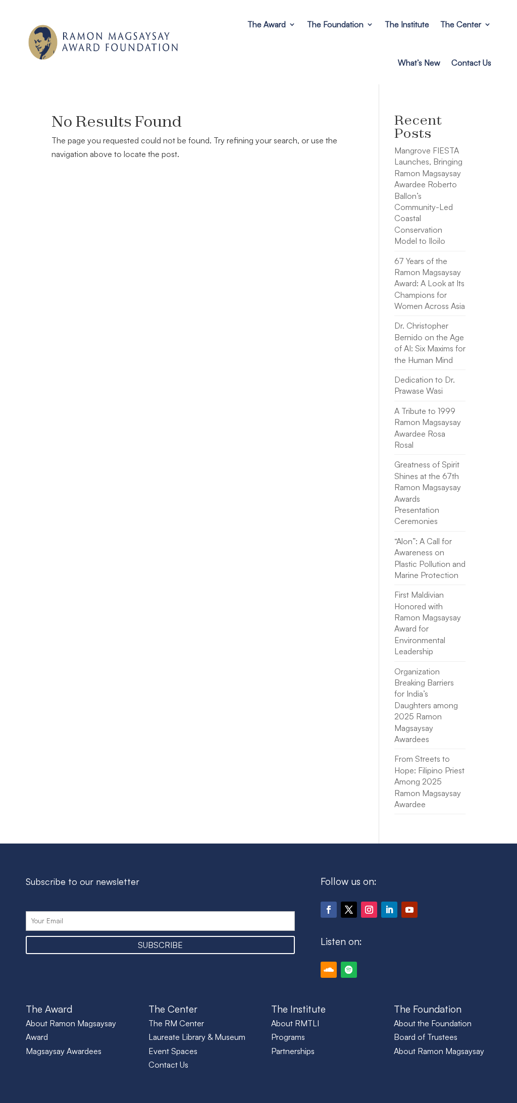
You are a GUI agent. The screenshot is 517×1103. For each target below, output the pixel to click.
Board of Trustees (425, 1037)
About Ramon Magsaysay (439, 1051)
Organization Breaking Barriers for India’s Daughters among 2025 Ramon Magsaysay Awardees (426, 705)
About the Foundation (433, 1023)
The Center (460, 24)
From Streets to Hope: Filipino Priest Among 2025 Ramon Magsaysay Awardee (429, 781)
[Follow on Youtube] (409, 910)
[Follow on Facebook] (329, 910)
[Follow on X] (349, 910)
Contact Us (471, 63)
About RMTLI (295, 1023)
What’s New (419, 63)
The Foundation (335, 24)
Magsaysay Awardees (63, 1051)
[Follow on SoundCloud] (329, 970)
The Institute (407, 24)
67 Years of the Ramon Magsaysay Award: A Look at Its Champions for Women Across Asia (429, 283)
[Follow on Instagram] (369, 910)
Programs (288, 1037)
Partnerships (293, 1051)
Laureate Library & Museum (196, 1037)
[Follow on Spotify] (349, 970)
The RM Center (176, 1023)
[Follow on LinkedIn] (389, 910)
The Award (266, 24)
